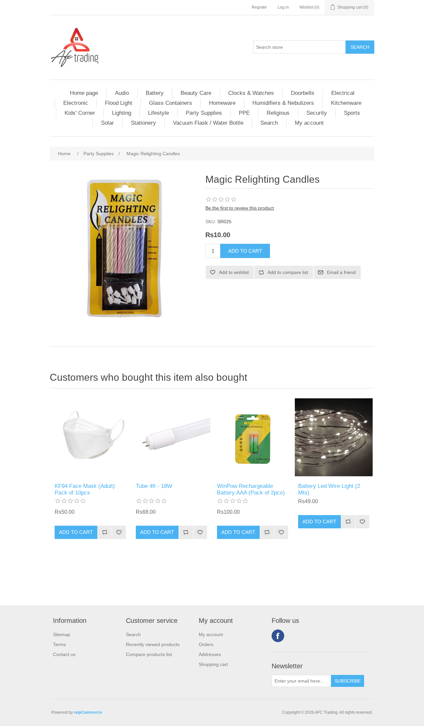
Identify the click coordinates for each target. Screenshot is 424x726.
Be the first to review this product (239, 208)
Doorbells (302, 93)
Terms (59, 644)
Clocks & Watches (251, 93)
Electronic (75, 103)
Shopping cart (213, 664)
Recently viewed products (153, 644)
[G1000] (253, 437)
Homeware (222, 103)
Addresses (210, 654)
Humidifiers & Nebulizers (283, 103)
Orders (206, 644)
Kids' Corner (80, 113)
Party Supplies (204, 113)
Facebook (278, 635)
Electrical (342, 93)
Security (316, 113)
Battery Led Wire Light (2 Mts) (329, 489)
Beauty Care (196, 93)
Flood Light (118, 103)
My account (309, 123)
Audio (122, 93)
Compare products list (149, 654)
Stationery (143, 123)
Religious (278, 113)
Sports (352, 113)
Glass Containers (170, 103)
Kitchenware (346, 103)
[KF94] (90, 437)
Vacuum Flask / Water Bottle (208, 123)
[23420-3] (171, 437)
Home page (84, 93)
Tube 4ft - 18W (154, 486)
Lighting (121, 113)
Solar (107, 123)
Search (269, 123)
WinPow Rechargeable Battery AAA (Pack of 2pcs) (251, 489)
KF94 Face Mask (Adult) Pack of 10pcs (85, 489)
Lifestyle (158, 113)
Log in (283, 7)
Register (259, 7)
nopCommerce (88, 712)
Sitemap (61, 634)
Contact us (64, 654)
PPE (244, 113)
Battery (155, 93)
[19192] (334, 437)
